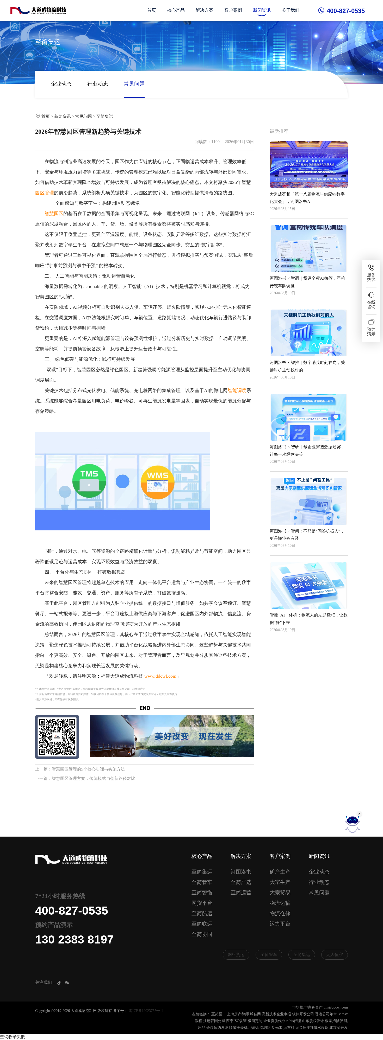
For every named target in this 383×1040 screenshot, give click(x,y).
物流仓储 (280, 913)
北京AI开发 (338, 1028)
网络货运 (236, 954)
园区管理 (44, 192)
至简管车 (201, 882)
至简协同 (201, 934)
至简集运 (104, 116)
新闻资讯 (262, 10)
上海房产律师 (238, 1014)
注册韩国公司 (214, 1021)
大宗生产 (280, 882)
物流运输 (280, 903)
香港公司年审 (326, 1014)
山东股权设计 (313, 1021)
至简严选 (241, 882)
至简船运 (201, 913)
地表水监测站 (259, 1028)
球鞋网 (255, 1014)
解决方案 (204, 10)
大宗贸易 (280, 892)
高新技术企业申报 (276, 1014)
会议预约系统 (217, 1028)
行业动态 (97, 84)
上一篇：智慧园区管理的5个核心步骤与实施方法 (80, 769)
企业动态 (61, 84)
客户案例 (233, 10)
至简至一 (218, 1014)
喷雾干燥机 (238, 1028)
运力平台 (280, 924)
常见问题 (134, 84)
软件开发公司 (303, 1014)
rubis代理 (293, 1021)
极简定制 (255, 1021)
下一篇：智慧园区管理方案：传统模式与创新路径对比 (85, 778)
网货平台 (201, 903)
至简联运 (201, 924)
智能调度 (237, 390)
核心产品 (176, 10)
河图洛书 (241, 872)
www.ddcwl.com (160, 676)
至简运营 (241, 892)
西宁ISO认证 (236, 1021)
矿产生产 (280, 872)
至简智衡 (201, 892)
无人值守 (334, 954)
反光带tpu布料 (282, 1028)
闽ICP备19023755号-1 (146, 1011)
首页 (151, 10)
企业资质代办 (274, 1021)
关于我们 (290, 10)
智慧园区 (54, 213)
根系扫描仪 (334, 1021)
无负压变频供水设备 (311, 1028)
